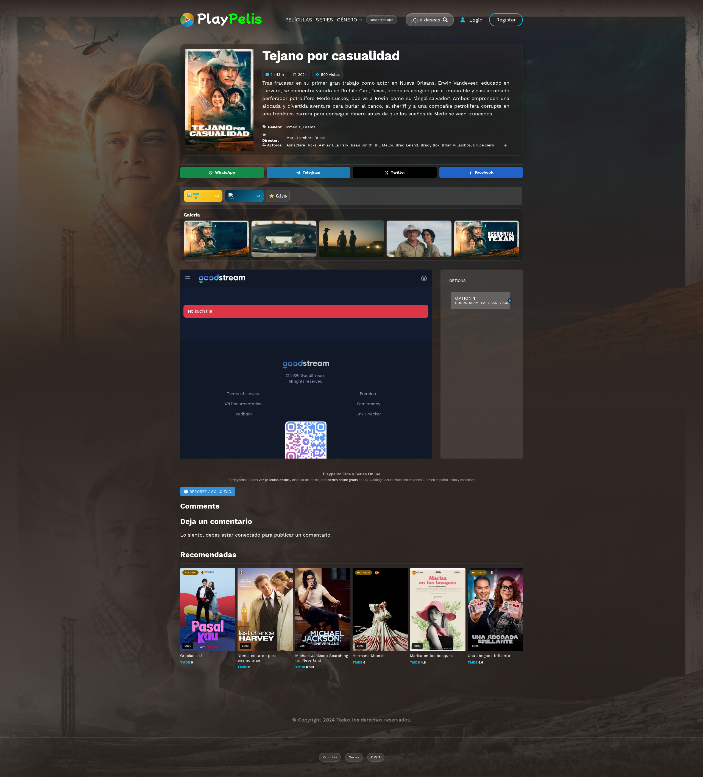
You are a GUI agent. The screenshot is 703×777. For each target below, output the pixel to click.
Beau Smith (361, 145)
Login (475, 20)
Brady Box (430, 145)
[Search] (447, 20)
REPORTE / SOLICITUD (210, 491)
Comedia (292, 127)
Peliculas (330, 757)
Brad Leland (407, 145)
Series (354, 757)
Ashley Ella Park (333, 145)
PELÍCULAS (298, 20)
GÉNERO (347, 20)
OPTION (482, 300)
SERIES (324, 20)
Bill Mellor (384, 145)
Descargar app (382, 20)
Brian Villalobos (456, 145)
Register (506, 20)
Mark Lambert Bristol (306, 137)
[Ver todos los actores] (505, 145)
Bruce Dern (483, 145)
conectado (247, 535)
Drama (309, 127)
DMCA (376, 757)
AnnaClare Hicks (301, 145)
